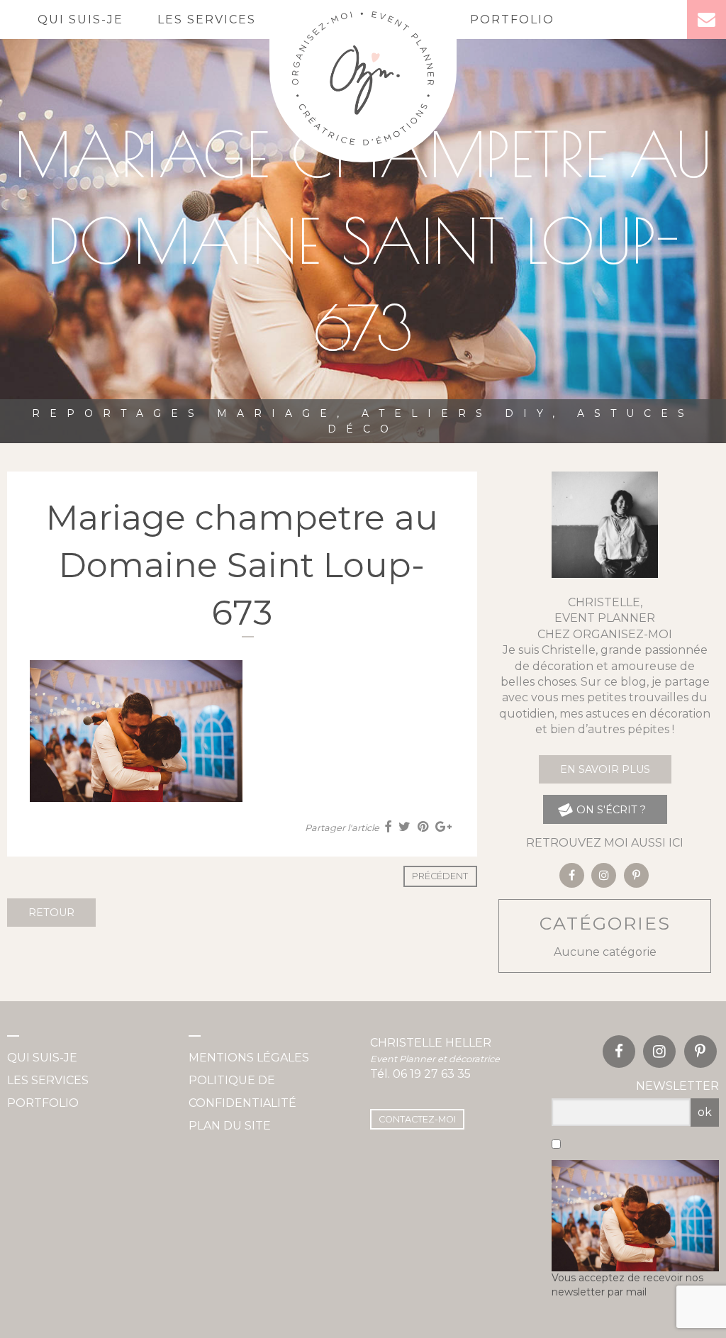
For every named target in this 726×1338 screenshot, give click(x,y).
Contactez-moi (417, 1119)
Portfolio (512, 19)
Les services (206, 19)
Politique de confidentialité (242, 1092)
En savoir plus (605, 769)
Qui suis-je (80, 19)
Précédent (440, 876)
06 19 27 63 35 (432, 1074)
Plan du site (230, 1125)
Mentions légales (249, 1057)
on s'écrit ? (610, 809)
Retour (51, 912)
